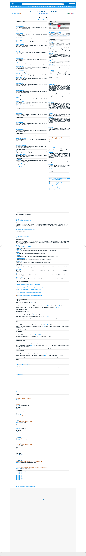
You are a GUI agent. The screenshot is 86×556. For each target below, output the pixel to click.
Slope (57, 175)
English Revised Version (20, 83)
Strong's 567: (18, 456)
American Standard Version (20, 77)
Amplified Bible (18, 62)
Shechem (54, 175)
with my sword (61, 36)
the (66, 35)
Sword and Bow (19, 261)
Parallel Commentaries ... (20, 391)
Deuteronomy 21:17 (52, 147)
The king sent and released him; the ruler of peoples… (24, 221)
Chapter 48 (17, 13)
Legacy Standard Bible (19, 58)
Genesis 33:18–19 (38, 334)
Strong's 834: (18, 439)
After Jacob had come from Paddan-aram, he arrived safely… (25, 229)
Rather (50, 175)
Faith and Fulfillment (19, 269)
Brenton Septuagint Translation (21, 163)
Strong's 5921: (18, 405)
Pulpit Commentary (20, 374)
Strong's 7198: (18, 468)
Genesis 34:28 (51, 164)
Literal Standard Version (20, 118)
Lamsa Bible (18, 150)
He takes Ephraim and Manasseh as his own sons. (57, 185)
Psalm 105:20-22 (51, 53)
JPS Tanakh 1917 (19, 159)
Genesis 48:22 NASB (19, 478)
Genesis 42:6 (51, 42)
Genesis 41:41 (32, 314)
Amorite (50, 174)
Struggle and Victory (19, 273)
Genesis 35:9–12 (58, 305)
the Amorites (57, 36)
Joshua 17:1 (42, 329)
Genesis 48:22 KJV (19, 479)
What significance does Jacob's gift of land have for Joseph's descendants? (29, 286)
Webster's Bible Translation (20, 104)
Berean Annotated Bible (20, 66)
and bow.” (65, 36)
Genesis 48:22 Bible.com (20, 473)
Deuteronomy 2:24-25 (52, 84)
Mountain (65, 174)
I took (52, 36)
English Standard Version (20, 30)
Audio (38, 19)
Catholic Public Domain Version (21, 138)
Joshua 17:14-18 (51, 168)
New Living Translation (20, 26)
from (54, 36)
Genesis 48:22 (33, 302)
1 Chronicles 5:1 (46, 316)
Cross (41, 19)
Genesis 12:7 (46, 324)
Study (43, 19)
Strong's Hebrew (19, 399)
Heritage (59, 174)
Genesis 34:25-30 (51, 102)
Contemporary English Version (21, 80)
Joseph (18, 252)
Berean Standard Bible (19, 33)
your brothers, (61, 35)
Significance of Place (19, 277)
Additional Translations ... (20, 166)
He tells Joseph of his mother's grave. (55, 186)
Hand (57, 174)
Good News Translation (20, 90)
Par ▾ (22, 21)
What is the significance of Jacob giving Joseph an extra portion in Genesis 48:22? (30, 292)
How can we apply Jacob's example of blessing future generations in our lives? (29, 290)
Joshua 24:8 (50, 79)
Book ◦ (65, 212)
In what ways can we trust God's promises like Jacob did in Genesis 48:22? (29, 289)
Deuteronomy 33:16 (23, 319)
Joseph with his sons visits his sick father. (56, 182)
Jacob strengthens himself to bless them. (55, 183)
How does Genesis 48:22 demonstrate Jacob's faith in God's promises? (28, 284)
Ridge (52, 175)
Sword (59, 175)
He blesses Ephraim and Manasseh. (54, 187)
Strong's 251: (18, 411)
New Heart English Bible (20, 101)
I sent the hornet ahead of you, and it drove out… (23, 246)
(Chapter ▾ (20, 21)
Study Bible (19, 212)
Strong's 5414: (18, 422)
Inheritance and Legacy (20, 265)
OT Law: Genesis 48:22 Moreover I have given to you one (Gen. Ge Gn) (27, 486)
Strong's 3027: (18, 451)
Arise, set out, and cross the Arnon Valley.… (23, 237)
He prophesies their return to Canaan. (55, 189)
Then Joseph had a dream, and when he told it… (23, 220)
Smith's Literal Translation (20, 129)
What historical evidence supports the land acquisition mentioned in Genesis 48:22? (30, 295)
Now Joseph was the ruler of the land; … (22, 219)
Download (68, 37)
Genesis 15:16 (51, 160)
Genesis (15, 13)
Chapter (68, 212)
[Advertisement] (43, 205)
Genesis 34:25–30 (33, 345)
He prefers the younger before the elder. (55, 188)
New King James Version (20, 44)
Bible (12, 13)
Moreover (62, 174)
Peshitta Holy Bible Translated (21, 154)
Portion (68, 174)
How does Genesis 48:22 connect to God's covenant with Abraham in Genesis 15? (30, 287)
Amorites (52, 174)
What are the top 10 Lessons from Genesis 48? (25, 297)
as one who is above (56, 35)
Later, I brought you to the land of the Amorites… (23, 236)
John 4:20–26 (42, 338)
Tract (61, 175)
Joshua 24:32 (51, 64)
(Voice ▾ (54, 21)
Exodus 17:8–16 (54, 348)
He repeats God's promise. (53, 184)
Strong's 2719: (18, 462)
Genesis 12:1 (46, 305)
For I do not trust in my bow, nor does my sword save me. (24, 245)
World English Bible (19, 113)
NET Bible (18, 97)
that (50, 36)
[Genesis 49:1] (85, 248)
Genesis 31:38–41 (44, 353)
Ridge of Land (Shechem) (21, 258)
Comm (46, 19)
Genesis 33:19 (51, 127)
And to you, (51, 35)
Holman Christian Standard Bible (21, 73)
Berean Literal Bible (19, 37)
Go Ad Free (2, 552)
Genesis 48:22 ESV (19, 477)
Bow (55, 174)
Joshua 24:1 (33, 338)
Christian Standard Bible (20, 70)
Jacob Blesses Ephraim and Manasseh (55, 32)
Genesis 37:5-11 (51, 46)
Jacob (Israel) (19, 249)
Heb (48, 19)
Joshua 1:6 (42, 357)
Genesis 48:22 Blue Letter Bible (21, 471)
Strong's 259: (18, 428)
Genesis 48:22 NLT (19, 476)
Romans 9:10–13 (57, 307)
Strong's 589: (18, 416)
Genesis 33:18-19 (51, 70)
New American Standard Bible (21, 47)
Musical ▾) (56, 21)
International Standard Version (21, 94)
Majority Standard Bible (20, 110)
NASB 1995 (18, 51)
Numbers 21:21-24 (51, 92)
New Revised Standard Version (21, 145)
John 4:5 (50, 60)
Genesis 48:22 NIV (19, 475)
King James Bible (19, 40)
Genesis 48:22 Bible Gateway (21, 472)
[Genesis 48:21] (1, 248)
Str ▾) (24, 21)
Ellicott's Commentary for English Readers (23, 364)
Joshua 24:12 (51, 113)
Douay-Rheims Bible (19, 134)
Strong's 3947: (18, 445)
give (65, 35)
